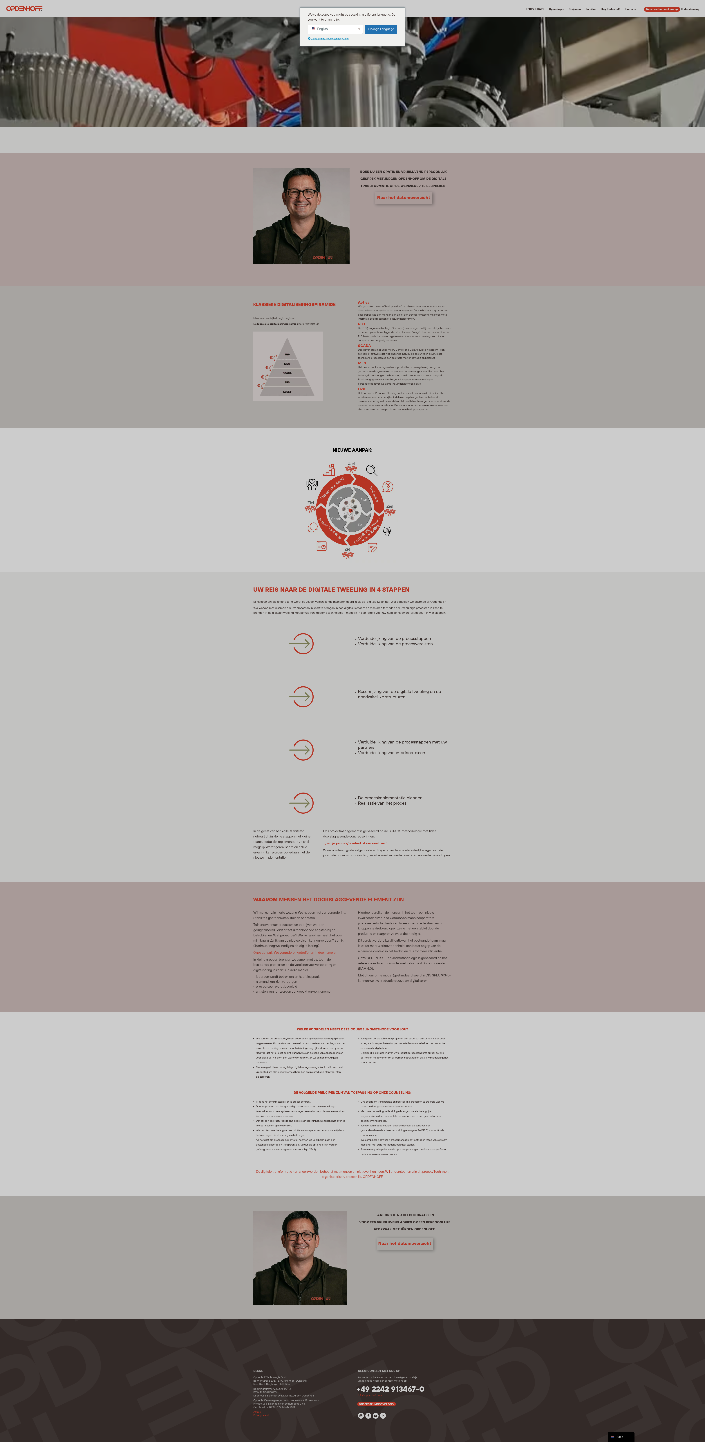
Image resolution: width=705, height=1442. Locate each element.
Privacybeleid (261, 1415)
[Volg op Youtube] (376, 1416)
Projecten (575, 9)
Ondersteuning (690, 9)
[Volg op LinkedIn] (383, 1416)
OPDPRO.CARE (534, 9)
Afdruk (257, 1412)
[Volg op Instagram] (361, 1416)
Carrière (590, 9)
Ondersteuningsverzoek (376, 1404)
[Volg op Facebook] (368, 1416)
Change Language (381, 29)
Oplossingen (556, 9)
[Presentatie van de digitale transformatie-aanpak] (350, 562)
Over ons (630, 9)
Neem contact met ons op (662, 9)
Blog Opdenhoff (610, 9)
